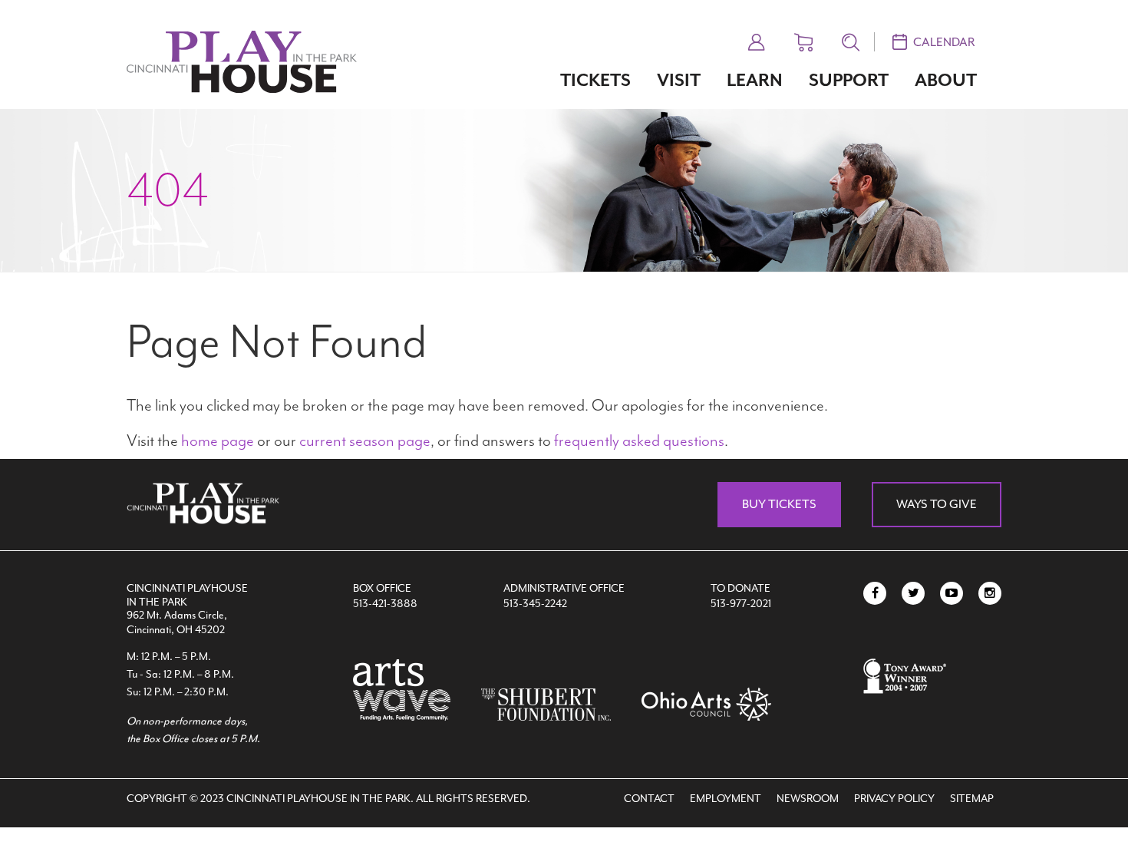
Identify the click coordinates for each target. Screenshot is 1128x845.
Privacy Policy (894, 798)
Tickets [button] (595, 80)
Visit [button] (679, 80)
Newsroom (808, 798)
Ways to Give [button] (936, 504)
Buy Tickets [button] (779, 504)
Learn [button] (755, 80)
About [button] (946, 80)
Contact (649, 798)
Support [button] (849, 80)
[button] (756, 39)
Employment (725, 798)
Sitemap (972, 798)
